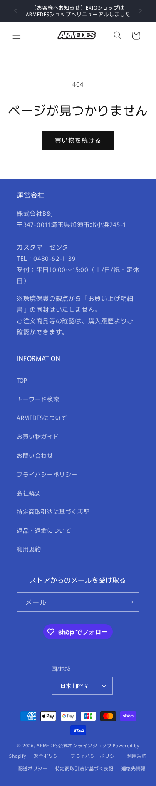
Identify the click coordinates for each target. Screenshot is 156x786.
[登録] (130, 602)
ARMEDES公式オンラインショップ (74, 745)
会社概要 (29, 493)
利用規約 (29, 549)
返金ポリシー (48, 755)
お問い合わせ (35, 455)
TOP (22, 380)
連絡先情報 (133, 768)
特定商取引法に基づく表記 (53, 511)
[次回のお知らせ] (140, 11)
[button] (16, 35)
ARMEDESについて (42, 417)
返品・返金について (44, 530)
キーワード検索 (38, 399)
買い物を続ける (78, 140)
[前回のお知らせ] (15, 11)
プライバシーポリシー (47, 474)
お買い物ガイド (38, 436)
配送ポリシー (32, 768)
